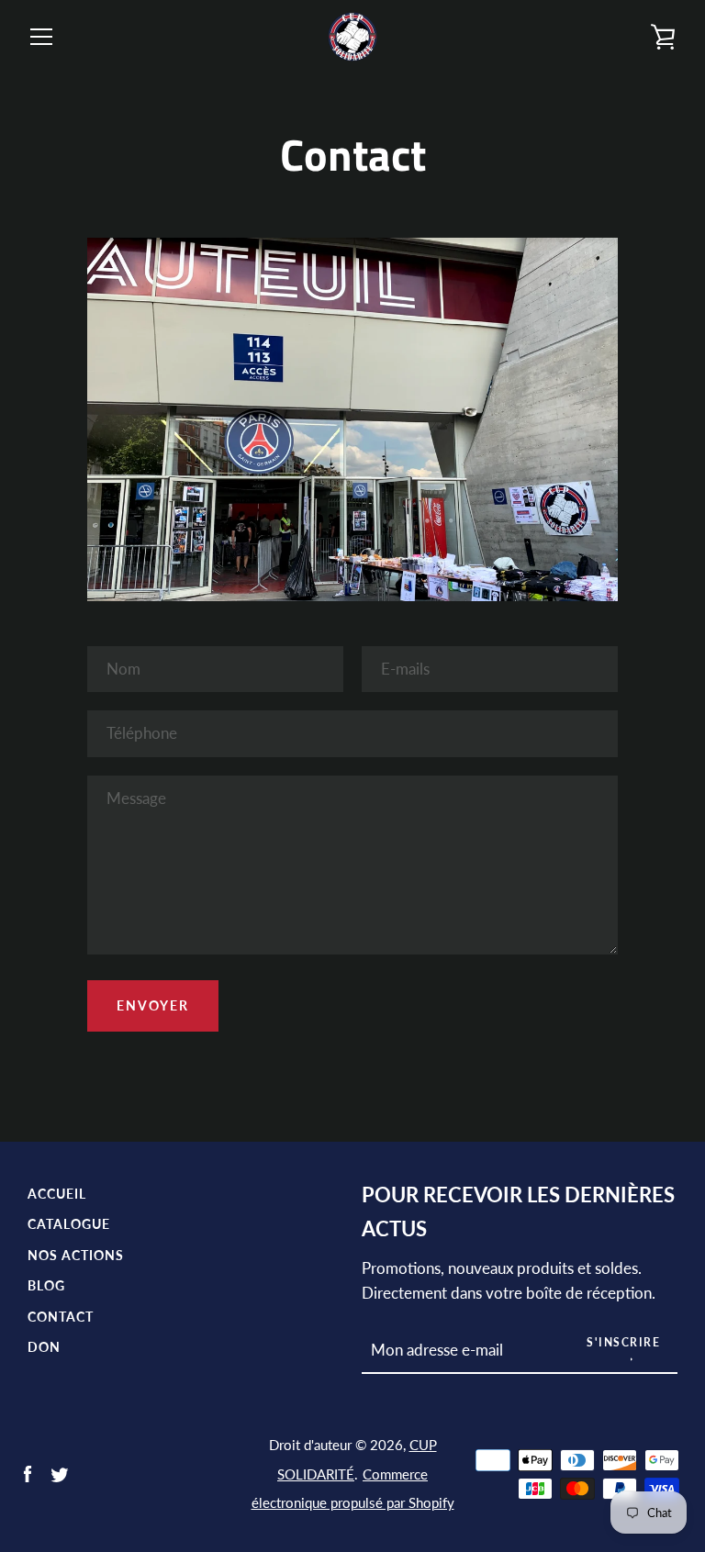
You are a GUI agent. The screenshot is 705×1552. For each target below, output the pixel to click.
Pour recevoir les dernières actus (518, 1212)
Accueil (57, 1193)
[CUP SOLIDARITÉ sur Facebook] (27, 1472)
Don (44, 1347)
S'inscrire (623, 1342)
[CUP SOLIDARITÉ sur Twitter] (59, 1472)
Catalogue (69, 1224)
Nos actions (76, 1255)
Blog (46, 1285)
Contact (61, 1316)
